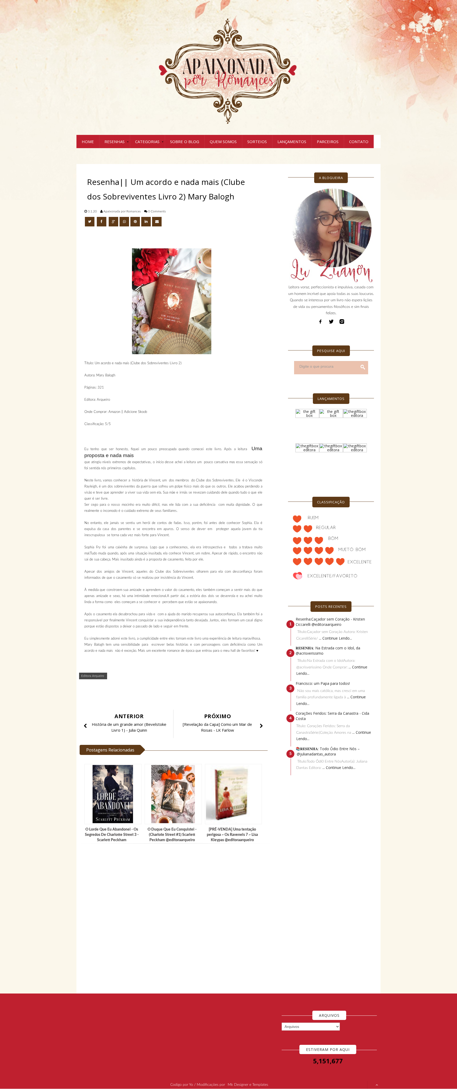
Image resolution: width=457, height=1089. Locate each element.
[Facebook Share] (102, 221)
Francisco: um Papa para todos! (323, 683)
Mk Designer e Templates (248, 1085)
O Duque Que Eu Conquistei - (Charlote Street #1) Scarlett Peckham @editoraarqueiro (172, 835)
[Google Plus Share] (113, 221)
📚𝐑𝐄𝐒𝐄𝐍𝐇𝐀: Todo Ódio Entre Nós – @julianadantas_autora (328, 751)
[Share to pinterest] (135, 221)
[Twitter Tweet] (90, 221)
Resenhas (114, 141)
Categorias (147, 141)
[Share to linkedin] (146, 221)
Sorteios (257, 141)
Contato (358, 141)
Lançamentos (291, 141)
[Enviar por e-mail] (157, 221)
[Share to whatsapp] (124, 221)
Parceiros (328, 141)
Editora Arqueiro (92, 675)
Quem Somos (223, 141)
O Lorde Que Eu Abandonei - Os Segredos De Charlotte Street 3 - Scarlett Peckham (112, 835)
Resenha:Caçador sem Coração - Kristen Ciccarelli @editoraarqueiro (330, 622)
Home (88, 141)
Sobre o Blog (184, 141)
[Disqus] (175, 919)
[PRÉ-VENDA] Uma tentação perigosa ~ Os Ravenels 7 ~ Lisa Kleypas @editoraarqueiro (232, 835)
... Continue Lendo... (335, 638)
